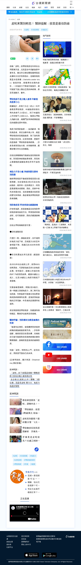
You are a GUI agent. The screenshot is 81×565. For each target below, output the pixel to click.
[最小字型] (27, 59)
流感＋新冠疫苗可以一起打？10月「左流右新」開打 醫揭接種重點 (34, 477)
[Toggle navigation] (71, 2)
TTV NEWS (11, 19)
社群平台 (10, 547)
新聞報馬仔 (25, 542)
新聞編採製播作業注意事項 (45, 536)
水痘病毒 (35, 30)
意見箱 (23, 539)
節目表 (9, 545)
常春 (26, 464)
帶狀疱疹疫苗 (30, 460)
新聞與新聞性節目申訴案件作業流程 (48, 539)
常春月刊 (29, 472)
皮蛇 (27, 30)
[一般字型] (32, 59)
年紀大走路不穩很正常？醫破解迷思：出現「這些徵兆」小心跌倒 (34, 491)
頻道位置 (10, 542)
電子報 (38, 542)
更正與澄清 (25, 536)
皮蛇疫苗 (18, 460)
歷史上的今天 (26, 545)
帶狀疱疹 (18, 464)
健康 (18, 19)
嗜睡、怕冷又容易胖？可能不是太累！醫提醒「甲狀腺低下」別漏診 (34, 484)
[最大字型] (37, 59)
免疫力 (45, 30)
